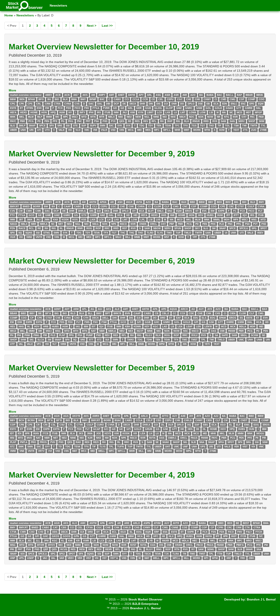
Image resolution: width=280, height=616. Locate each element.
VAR (61, 558)
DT (170, 317)
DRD (162, 317)
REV (145, 121)
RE (129, 121)
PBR (22, 121)
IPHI (91, 112)
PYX (113, 121)
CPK (21, 103)
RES (137, 121)
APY (141, 95)
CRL (38, 103)
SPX (51, 125)
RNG (159, 549)
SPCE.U (243, 228)
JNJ (124, 112)
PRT (88, 121)
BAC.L (229, 95)
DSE (200, 103)
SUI (107, 339)
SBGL (243, 335)
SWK (21, 446)
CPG (12, 103)
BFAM (31, 99)
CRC (231, 206)
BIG (236, 202)
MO (57, 116)
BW (46, 206)
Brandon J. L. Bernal (145, 608)
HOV (200, 215)
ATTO (165, 416)
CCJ (94, 206)
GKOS (55, 536)
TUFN (120, 446)
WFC (156, 130)
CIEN (232, 313)
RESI (82, 549)
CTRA (57, 103)
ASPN (147, 523)
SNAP (32, 125)
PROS (43, 442)
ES (241, 317)
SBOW (157, 228)
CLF (166, 206)
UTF (12, 344)
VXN (121, 130)
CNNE (254, 420)
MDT (248, 112)
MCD (239, 112)
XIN (185, 344)
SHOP (251, 121)
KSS (83, 219)
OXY (244, 116)
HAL (258, 108)
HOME (34, 112)
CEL (160, 99)
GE (122, 108)
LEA (180, 326)
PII (257, 438)
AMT (111, 95)
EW (47, 108)
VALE (61, 130)
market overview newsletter (26, 95)
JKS (81, 433)
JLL (38, 540)
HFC (155, 536)
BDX (219, 202)
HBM (131, 536)
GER (139, 108)
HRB (45, 326)
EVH (39, 108)
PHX (213, 224)
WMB (137, 237)
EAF (178, 317)
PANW (231, 331)
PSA (96, 121)
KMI (132, 112)
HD (128, 215)
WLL (127, 237)
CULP (251, 206)
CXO (77, 317)
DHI (114, 317)
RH (162, 121)
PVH (52, 442)
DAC (91, 103)
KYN (140, 112)
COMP (251, 99)
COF (241, 99)
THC (122, 232)
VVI (50, 451)
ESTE (13, 108)
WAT (74, 451)
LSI (211, 112)
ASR (176, 95)
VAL (21, 344)
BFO (41, 99)
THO (211, 125)
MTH (75, 331)
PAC (252, 116)
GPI (196, 322)
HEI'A (13, 112)
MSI (12, 438)
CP (31, 317)
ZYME (263, 130)
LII (175, 112)
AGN (57, 416)
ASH (119, 202)
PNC (79, 121)
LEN (198, 326)
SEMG (210, 549)
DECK (133, 103)
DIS (158, 103)
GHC (156, 322)
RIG (178, 121)
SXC (111, 125)
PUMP (89, 335)
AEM (76, 309)
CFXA (89, 527)
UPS (202, 446)
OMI (222, 331)
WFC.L (167, 130)
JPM (46, 540)
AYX (209, 309)
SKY (197, 228)
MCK (233, 326)
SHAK (165, 442)
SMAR (249, 549)
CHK (197, 99)
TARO (130, 339)
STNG (46, 232)
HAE (102, 215)
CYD (40, 531)
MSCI (75, 116)
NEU (129, 116)
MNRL (216, 219)
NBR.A (43, 224)
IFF (228, 215)
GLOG (158, 108)
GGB (148, 108)
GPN (76, 536)
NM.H (182, 116)
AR (112, 202)
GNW (199, 108)
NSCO (123, 224)
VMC (86, 130)
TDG (141, 125)
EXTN (39, 322)
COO (261, 99)
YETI (207, 344)
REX (115, 335)
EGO (223, 425)
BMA (74, 99)
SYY (47, 446)
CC (174, 313)
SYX (128, 125)
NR (218, 116)
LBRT (150, 112)
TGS (193, 125)
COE (184, 527)
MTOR (40, 545)
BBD (192, 202)
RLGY (148, 335)
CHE (188, 99)
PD (39, 121)
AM (93, 95)
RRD (206, 121)
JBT (21, 219)
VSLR (104, 130)
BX (53, 206)
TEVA (168, 125)
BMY (83, 99)
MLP (39, 116)
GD (115, 108)
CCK (182, 313)
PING (36, 335)
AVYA (139, 202)
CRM (47, 103)
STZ (99, 339)
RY (193, 549)
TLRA (175, 553)
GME (48, 215)
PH (11, 335)
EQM (260, 103)
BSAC (118, 420)
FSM (104, 322)
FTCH (259, 531)
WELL (101, 451)
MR (40, 331)
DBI (108, 103)
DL (162, 425)
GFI (139, 322)
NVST (133, 545)
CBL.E (165, 313)
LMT (182, 112)
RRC (107, 228)
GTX (83, 215)
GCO (31, 215)
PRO (33, 442)
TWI (244, 125)
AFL (84, 309)
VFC (39, 344)
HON (44, 112)
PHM (27, 335)
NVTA (152, 438)
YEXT (236, 130)
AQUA (173, 309)
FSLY (249, 531)
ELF (238, 425)
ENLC (234, 103)
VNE (21, 451)
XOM (221, 130)
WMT (186, 130)
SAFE (225, 335)
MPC (65, 116)
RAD (78, 442)
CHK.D (188, 420)
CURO (100, 425)
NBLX (111, 116)
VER (236, 446)
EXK (20, 322)
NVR (235, 116)
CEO (158, 420)
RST (124, 228)
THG (131, 232)
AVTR (176, 523)
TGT (202, 125)
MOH (226, 219)
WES (147, 130)
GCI (106, 429)
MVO (29, 438)
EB (208, 103)
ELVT (151, 210)
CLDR (157, 206)
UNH (23, 130)
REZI (96, 442)
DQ (189, 425)
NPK (113, 224)
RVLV (194, 335)
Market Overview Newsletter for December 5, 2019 (102, 367)
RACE (22, 228)
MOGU (260, 433)
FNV (86, 108)
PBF (171, 224)
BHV (228, 202)
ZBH (251, 558)
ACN (67, 95)
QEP (45, 549)
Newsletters (58, 5)
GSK (211, 322)
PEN (46, 121)
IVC (261, 536)
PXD (105, 121)
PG (63, 121)
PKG (70, 121)
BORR (36, 206)
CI (216, 99)
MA (224, 112)
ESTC (13, 429)
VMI (95, 130)
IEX (19, 433)
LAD (164, 326)
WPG (189, 451)
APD (163, 309)
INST (234, 536)
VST (104, 558)
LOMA (192, 112)
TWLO (187, 232)
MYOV (51, 545)
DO (182, 103)
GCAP (96, 429)
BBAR (249, 95)
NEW (138, 116)
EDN (224, 103)
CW (21, 210)
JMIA (29, 219)
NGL (147, 116)
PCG (31, 121)
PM (266, 545)
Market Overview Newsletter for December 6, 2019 (102, 260)
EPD (251, 103)
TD (60, 446)
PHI (19, 335)
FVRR (106, 108)
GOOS (66, 536)
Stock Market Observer (145, 599)
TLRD (150, 232)
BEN (21, 99)
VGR (12, 237)
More (12, 90)
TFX (185, 125)
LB (172, 326)
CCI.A (136, 99)
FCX (60, 108)
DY (134, 210)
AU (193, 309)
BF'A (48, 313)
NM (106, 438)
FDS (62, 322)
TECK (147, 553)
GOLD (218, 108)
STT (91, 339)
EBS (205, 425)
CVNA (67, 103)
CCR (145, 99)
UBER (13, 130)
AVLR (129, 202)
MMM (49, 116)
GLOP (169, 108)
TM (184, 553)
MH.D (13, 331)
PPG (238, 224)
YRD (242, 558)
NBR (33, 224)
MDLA (242, 326)
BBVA (259, 95)
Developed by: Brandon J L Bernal (250, 599)
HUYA (208, 536)
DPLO (191, 103)
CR (38, 425)
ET (21, 108)
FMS (86, 322)
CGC (180, 99)
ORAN (178, 545)
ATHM (154, 416)
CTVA (80, 425)
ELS (204, 317)
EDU (195, 317)
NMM (78, 545)
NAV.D (13, 224)
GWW (93, 215)
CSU (62, 425)
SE (157, 442)
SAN (232, 121)
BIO (57, 99)
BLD (72, 313)
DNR (174, 103)
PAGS (194, 438)
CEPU (170, 99)
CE (153, 99)
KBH (127, 326)
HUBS (210, 215)
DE (124, 103)
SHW (261, 121)
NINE (156, 116)
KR (135, 433)
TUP (178, 232)
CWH (29, 210)
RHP (169, 121)
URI (31, 130)
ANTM (131, 95)
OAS (213, 331)
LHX (167, 112)
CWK (38, 210)
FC (234, 210)
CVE (58, 317)
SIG (32, 339)
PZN (12, 228)
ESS (165, 531)
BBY (210, 202)
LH (108, 219)
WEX (88, 237)
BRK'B (117, 313)
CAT (55, 527)
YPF (194, 237)
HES (12, 326)
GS (76, 215)
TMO (169, 232)
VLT (54, 344)
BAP (239, 95)
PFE (55, 121)
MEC (195, 540)
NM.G (95, 224)
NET (60, 224)
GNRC (188, 108)
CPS (30, 103)
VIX (70, 130)
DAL (99, 103)
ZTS (245, 130)
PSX (247, 224)
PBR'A (240, 545)
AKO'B (76, 416)
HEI (135, 215)
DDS (54, 531)
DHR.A (82, 210)
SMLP (22, 125)
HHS (163, 215)
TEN (158, 125)
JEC (29, 540)
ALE (117, 309)
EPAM (222, 317)
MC (231, 112)
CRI (45, 425)
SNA (201, 442)
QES (121, 121)
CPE (222, 206)
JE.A (72, 433)
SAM (223, 121)
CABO (117, 99)
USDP (30, 558)
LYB (150, 540)
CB (87, 206)
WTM (207, 130)
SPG (254, 228)
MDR (252, 326)
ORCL (153, 224)
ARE (126, 523)
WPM (161, 344)
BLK (65, 99)
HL (28, 326)
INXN (36, 433)
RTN (176, 549)
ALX (74, 523)
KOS (75, 219)
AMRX (95, 416)
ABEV (48, 95)
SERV (241, 121)
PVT (255, 224)
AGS (65, 416)
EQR (148, 531)
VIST (245, 446)
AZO (193, 95)
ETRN (29, 108)
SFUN (177, 228)
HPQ (53, 112)
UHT (167, 446)
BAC (219, 95)
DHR (142, 103)
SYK (119, 125)
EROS (188, 210)
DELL (105, 317)
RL (61, 228)
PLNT (62, 335)
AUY (201, 309)
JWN (46, 219)
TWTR (253, 125)
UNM (259, 339)
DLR (170, 425)
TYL (263, 125)
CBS (63, 527)
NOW (210, 116)
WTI (206, 558)
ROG (89, 228)
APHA (103, 202)
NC (53, 224)
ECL (114, 531)
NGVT (140, 331)
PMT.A (23, 442)
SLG (12, 125)
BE (40, 313)
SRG (248, 442)
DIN (151, 103)
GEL (130, 108)
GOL (208, 108)
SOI (22, 553)
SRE (59, 125)
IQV (245, 215)
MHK (13, 116)
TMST (194, 339)
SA (216, 335)
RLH (186, 121)
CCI (127, 99)
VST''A (114, 558)
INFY (82, 112)
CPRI (220, 527)
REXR (108, 549)
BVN (127, 313)
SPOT (263, 228)
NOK (201, 116)
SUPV (93, 125)
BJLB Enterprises (145, 604)
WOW (179, 451)
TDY (150, 125)
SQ (20, 232)
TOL (227, 125)
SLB (193, 442)
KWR (86, 540)
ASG (158, 95)
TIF (219, 125)
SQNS (28, 232)
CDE (191, 313)
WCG (131, 130)
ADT (67, 309)
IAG (78, 326)
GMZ (179, 108)
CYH (85, 317)
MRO (249, 540)
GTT (238, 108)
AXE (183, 416)
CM (226, 420)
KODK (65, 219)
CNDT (244, 420)
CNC (185, 206)
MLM (30, 116)
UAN (208, 232)
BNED (26, 206)
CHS (217, 313)
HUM (62, 112)
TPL (203, 339)
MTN (93, 116)
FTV (12, 215)
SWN (102, 125)
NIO (165, 116)
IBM (86, 326)
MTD (84, 116)
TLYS (160, 232)
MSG (254, 219)
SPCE (42, 125)
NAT (93, 331)
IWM (116, 112)
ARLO (144, 416)
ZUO (253, 130)
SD (263, 335)
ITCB (45, 433)
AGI (100, 309)
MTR (101, 116)
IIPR (27, 433)
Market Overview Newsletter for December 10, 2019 (104, 46)
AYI (191, 416)
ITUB (107, 112)
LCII (159, 112)
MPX (235, 219)
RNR (80, 228)
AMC (83, 523)
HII (197, 429)
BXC (102, 99)
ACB (58, 95)
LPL (142, 219)
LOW (202, 112)
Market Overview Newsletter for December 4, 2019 (102, 474)
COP (12, 425)
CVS (77, 103)
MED (203, 540)
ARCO (184, 309)
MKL (21, 116)
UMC (241, 339)
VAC (45, 558)
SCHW (254, 335)
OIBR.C (172, 438)
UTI (39, 130)
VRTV (41, 451)
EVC (204, 210)
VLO (77, 130)
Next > (91, 25)
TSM (236, 125)
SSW (265, 442)
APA (155, 309)
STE (75, 125)
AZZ (216, 416)
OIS (161, 545)
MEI (261, 326)
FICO (77, 108)
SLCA (40, 339)
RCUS (63, 549)
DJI (166, 103)
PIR (45, 335)
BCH (21, 420)
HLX (171, 536)
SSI (68, 125)
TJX (166, 553)
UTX (47, 130)
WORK (197, 130)
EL (230, 425)
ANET (121, 95)
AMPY (101, 95)
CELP (149, 420)
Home (8, 15)
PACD (199, 545)
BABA (210, 95)
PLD (221, 224)
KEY (147, 326)
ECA (216, 103)
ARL (149, 95)
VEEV (260, 232)
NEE (120, 116)
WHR (177, 130)
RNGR (196, 121)
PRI (12, 549)
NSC (185, 331)
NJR (90, 438)
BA (201, 95)
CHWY (207, 99)
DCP (116, 103)
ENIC (247, 425)
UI (226, 232)
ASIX (167, 95)
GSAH (229, 108)
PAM (261, 116)
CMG (232, 99)
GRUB (148, 429)
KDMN (137, 326)
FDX (68, 108)
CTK (247, 527)
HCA (119, 215)
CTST (241, 206)
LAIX (92, 219)
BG (49, 99)
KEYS (108, 433)
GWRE (248, 108)
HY (70, 112)
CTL (70, 425)
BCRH (31, 420)
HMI (172, 215)
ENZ (243, 103)
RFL (154, 121)
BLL (90, 313)
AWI (184, 95)
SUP (83, 125)
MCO (196, 433)
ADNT (57, 309)
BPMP (92, 99)
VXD (113, 130)
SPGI (221, 442)
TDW (149, 339)
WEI (139, 130)
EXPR (221, 210)
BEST (246, 523)
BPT (107, 313)
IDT (94, 326)
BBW (13, 99)
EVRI (29, 429)
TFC (177, 125)
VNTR (39, 237)
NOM (105, 545)
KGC (155, 326)
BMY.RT (14, 206)
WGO (118, 237)
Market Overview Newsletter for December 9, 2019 (102, 153)
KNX (55, 219)
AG (92, 309)
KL (63, 540)
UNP (12, 558)
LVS (158, 219)
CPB (21, 425)
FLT (260, 210)
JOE (98, 433)
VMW (29, 237)
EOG (212, 317)
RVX (214, 121)
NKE (173, 116)
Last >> (107, 25)
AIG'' (76, 95)
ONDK (143, 224)
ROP (98, 228)
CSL (53, 425)
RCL (31, 228)
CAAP (67, 206)
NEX (130, 331)
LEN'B (208, 326)
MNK (207, 219)
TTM (219, 553)
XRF (228, 558)
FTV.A (96, 108)
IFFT (236, 215)
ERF (156, 531)
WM (149, 451)
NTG (226, 116)
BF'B (59, 420)
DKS (106, 210)
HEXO (23, 112)
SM (213, 228)
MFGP (258, 112)
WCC (84, 451)
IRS (99, 112)
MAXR (165, 540)
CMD (223, 99)
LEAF (189, 326)
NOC (191, 116)
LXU (142, 540)
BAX (183, 202)
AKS (85, 95)
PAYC (13, 121)
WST (166, 237)
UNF (185, 446)
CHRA (141, 206)
